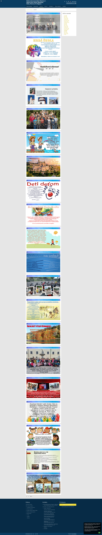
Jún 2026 (65, 15)
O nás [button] (45, 6)
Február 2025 (66, 26)
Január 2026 (66, 19)
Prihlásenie (74, 1)
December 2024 (66, 28)
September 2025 (66, 22)
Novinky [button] (41, 6)
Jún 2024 (65, 30)
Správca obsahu (29, 504)
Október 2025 (66, 21)
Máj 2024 (65, 31)
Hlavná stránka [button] (29, 6)
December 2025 (66, 20)
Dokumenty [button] (36, 6)
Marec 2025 (66, 25)
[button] (68, 1)
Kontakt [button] (64, 6)
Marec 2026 (66, 17)
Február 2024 (66, 33)
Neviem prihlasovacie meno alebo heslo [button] (68, 506)
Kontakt (28, 516)
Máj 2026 (65, 16)
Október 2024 (66, 29)
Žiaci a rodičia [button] (57, 6)
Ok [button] (99, 532)
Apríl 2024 (65, 32)
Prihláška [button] (50, 6)
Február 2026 (66, 18)
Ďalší (31, 496)
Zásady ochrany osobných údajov (32, 510)
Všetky (65, 34)
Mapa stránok (29, 513)
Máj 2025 (65, 24)
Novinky (35, 9)
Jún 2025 (65, 23)
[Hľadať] (75, 3)
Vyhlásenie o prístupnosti (31, 507)
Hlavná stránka (29, 9)
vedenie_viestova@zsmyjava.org (49, 506)
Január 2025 (66, 27)
